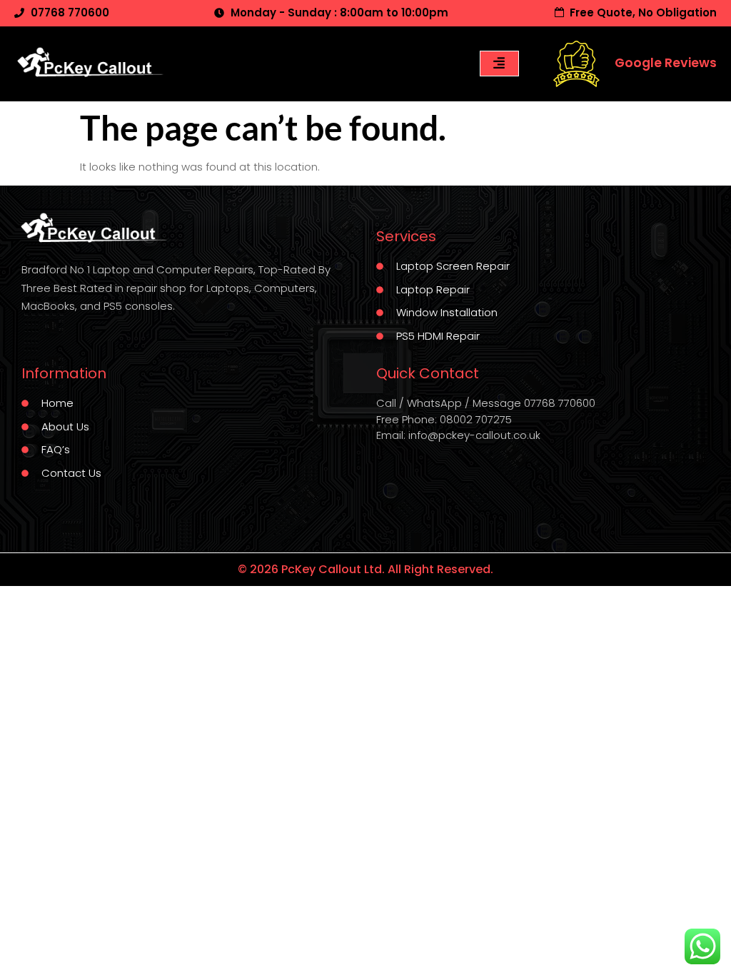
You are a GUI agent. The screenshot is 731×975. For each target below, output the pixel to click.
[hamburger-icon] (499, 63)
